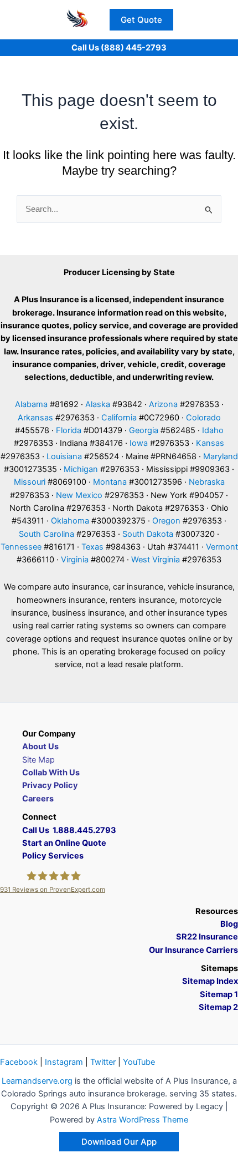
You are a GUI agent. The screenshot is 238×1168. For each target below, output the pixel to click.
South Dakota (147, 534)
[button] (141, 20)
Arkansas (35, 418)
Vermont (222, 547)
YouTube (139, 1062)
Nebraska (207, 482)
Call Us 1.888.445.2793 (69, 830)
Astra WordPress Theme (142, 1120)
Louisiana (64, 456)
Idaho (213, 430)
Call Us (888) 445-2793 (119, 48)
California (119, 418)
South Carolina (46, 534)
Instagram (64, 1062)
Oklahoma (70, 521)
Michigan (81, 469)
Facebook (19, 1062)
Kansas (210, 443)
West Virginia (155, 560)
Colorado (203, 418)
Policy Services (53, 856)
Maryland (220, 456)
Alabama (31, 404)
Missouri (29, 482)
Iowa (139, 443)
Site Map (38, 760)
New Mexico (79, 495)
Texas (92, 547)
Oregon (166, 521)
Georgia (143, 430)
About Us (40, 746)
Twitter (103, 1062)
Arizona (163, 404)
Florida (68, 430)
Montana (110, 482)
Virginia (75, 560)
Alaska (97, 404)
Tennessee (21, 547)
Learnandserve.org (37, 1081)
